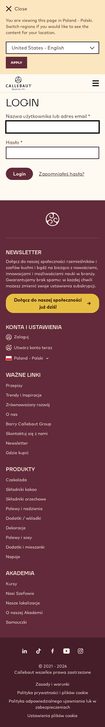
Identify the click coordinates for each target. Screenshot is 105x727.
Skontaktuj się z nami (27, 433)
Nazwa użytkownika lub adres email (48, 116)
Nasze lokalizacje (23, 603)
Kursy (11, 583)
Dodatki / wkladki (23, 518)
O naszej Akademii (24, 612)
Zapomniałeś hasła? (61, 174)
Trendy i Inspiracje (24, 395)
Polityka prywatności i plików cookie (52, 692)
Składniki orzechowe (26, 499)
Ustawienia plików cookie (52, 715)
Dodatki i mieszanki (25, 547)
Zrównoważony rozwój (28, 404)
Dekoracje (16, 527)
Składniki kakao (21, 489)
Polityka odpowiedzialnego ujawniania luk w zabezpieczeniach (52, 704)
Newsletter (17, 443)
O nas (12, 414)
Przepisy (14, 385)
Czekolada (16, 479)
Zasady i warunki (52, 684)
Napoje (13, 556)
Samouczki (16, 622)
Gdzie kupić (17, 452)
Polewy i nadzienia (24, 508)
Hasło (14, 142)
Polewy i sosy (19, 537)
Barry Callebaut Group (28, 424)
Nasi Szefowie (20, 593)
